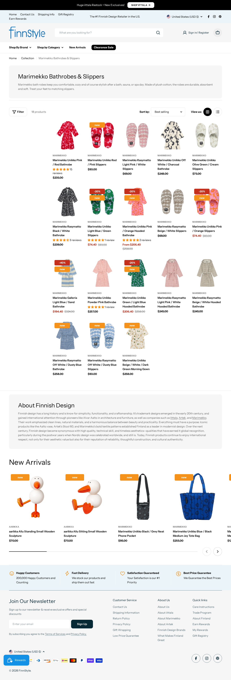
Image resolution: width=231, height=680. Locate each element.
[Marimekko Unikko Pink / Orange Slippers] (207, 202)
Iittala (173, 417)
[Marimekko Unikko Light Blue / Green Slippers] (102, 202)
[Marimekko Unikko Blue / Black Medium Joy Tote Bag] (197, 497)
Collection (27, 58)
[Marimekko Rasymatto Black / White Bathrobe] (67, 202)
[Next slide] (217, 551)
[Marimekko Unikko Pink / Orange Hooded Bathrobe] (137, 202)
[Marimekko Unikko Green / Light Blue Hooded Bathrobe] (137, 273)
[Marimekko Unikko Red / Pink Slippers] (102, 135)
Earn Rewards (17, 18)
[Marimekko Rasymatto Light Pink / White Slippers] (137, 135)
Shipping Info (46, 14)
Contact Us (27, 14)
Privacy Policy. (79, 634)
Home (13, 14)
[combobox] (109, 32)
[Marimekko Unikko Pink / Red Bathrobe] (67, 135)
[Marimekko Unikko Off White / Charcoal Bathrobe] (172, 135)
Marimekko (60, 155)
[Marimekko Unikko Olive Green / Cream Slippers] (207, 135)
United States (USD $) (185, 16)
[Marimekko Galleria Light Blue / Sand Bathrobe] (67, 273)
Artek (182, 417)
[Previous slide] (206, 551)
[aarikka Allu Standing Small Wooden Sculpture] (33, 497)
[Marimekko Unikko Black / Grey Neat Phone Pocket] (142, 497)
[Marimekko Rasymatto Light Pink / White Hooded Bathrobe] (172, 273)
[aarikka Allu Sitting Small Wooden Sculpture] (88, 497)
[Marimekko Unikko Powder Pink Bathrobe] (102, 273)
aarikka (14, 526)
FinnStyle (24, 670)
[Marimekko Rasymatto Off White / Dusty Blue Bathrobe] (67, 336)
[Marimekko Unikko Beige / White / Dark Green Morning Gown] (137, 336)
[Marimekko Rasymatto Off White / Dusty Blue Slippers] (102, 336)
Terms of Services (55, 634)
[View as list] (217, 112)
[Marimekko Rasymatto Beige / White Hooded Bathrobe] (207, 273)
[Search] (158, 32)
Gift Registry (66, 14)
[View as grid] (207, 112)
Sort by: (144, 111)
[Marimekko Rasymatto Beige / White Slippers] (172, 202)
